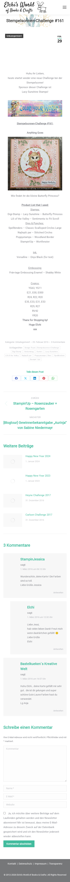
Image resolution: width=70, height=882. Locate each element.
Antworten (58, 592)
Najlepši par (27, 355)
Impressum (41, 863)
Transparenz (55, 863)
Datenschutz (25, 863)
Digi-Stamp (16, 351)
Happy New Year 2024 (37, 456)
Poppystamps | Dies (43, 355)
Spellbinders (59, 355)
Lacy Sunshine (51, 351)
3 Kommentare (58, 342)
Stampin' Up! (35, 359)
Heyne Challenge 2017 (38, 495)
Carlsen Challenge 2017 (38, 514)
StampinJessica (32, 559)
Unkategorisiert (14, 36)
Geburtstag (29, 351)
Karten (39, 351)
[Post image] (12, 461)
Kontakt (12, 863)
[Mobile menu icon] (65, 7)
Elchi (30, 607)
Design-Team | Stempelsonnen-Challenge (42, 348)
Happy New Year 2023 (37, 475)
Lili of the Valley (12, 355)
